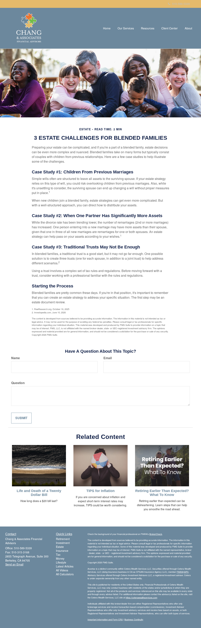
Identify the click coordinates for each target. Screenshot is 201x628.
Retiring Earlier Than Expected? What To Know (162, 493)
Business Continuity (133, 619)
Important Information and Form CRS (105, 619)
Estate (60, 547)
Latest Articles (64, 566)
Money (60, 558)
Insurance (62, 551)
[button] (125, 28)
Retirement (63, 539)
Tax (58, 554)
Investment (63, 543)
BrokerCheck (155, 534)
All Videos (62, 570)
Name (15, 358)
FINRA (180, 571)
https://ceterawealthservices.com (141, 597)
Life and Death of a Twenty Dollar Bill (39, 493)
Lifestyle (61, 562)
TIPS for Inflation (100, 491)
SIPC (186, 571)
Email (107, 358)
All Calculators (65, 574)
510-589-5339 (181, 4)
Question (18, 383)
